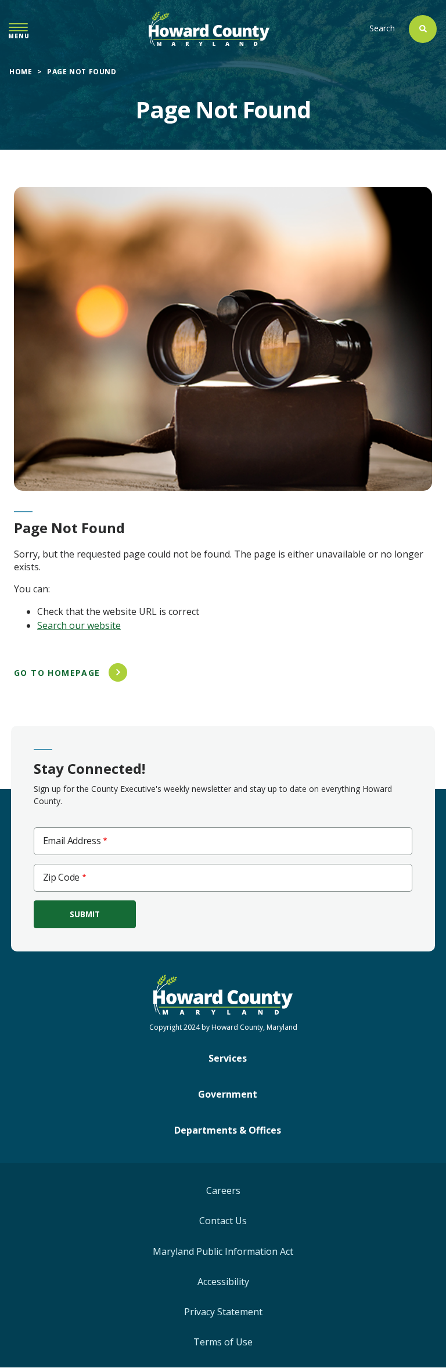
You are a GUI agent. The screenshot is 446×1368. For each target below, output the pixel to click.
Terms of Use (223, 1342)
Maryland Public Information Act (223, 1251)
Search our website (79, 625)
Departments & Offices (227, 1130)
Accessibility (223, 1281)
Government (227, 1094)
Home (20, 72)
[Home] (209, 29)
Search (382, 28)
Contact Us (223, 1220)
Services (227, 1058)
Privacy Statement (223, 1311)
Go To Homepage (57, 672)
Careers (223, 1190)
